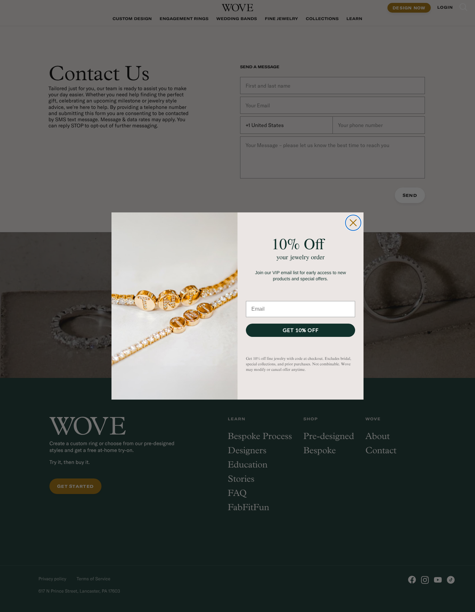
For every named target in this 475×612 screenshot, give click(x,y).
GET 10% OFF (301, 330)
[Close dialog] (353, 223)
